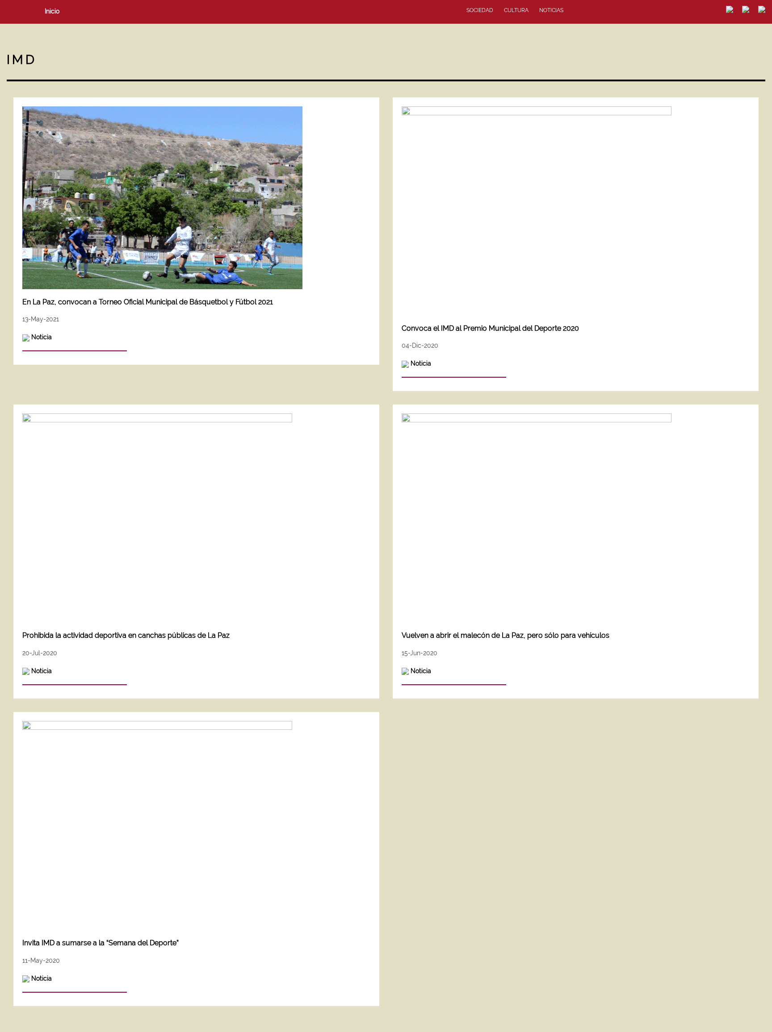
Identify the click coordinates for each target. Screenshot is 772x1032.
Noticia (41, 337)
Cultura (516, 10)
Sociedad (479, 10)
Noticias (551, 10)
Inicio (52, 11)
